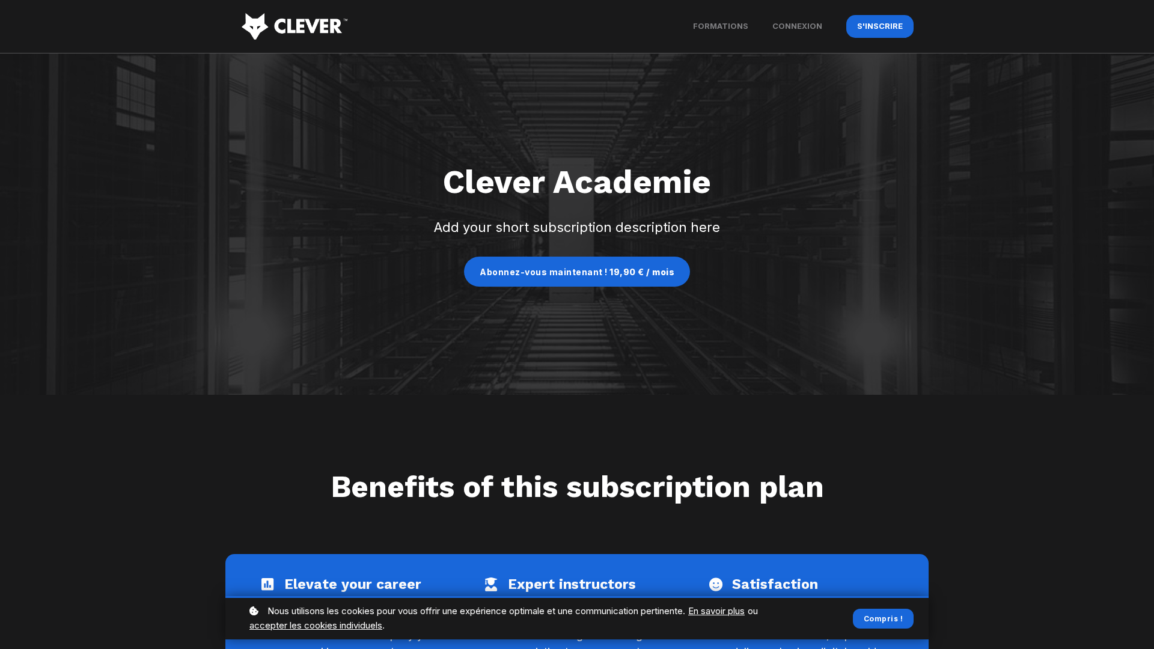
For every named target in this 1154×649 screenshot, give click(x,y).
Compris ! (883, 618)
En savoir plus (716, 611)
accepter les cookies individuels (315, 625)
